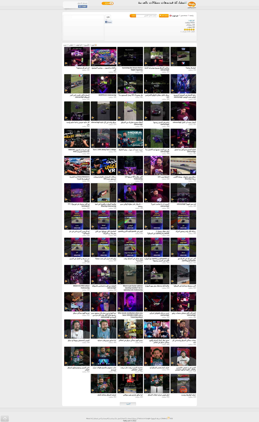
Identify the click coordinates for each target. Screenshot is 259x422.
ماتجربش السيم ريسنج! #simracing (161, 123)
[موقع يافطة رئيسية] (191, 9)
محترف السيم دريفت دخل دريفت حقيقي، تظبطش (131, 369)
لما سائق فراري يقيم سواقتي (133, 395)
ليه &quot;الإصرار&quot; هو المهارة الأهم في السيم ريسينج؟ (156, 260)
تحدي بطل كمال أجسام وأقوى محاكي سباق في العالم (159, 341)
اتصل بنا (118, 418)
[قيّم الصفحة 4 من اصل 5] (187, 29)
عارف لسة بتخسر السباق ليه (159, 368)
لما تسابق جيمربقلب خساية (107, 340)
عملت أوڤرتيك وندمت (188, 395)
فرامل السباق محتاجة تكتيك (106, 395)
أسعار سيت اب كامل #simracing (184, 122)
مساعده (112, 418)
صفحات (129, 418)
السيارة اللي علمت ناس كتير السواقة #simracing (79, 96)
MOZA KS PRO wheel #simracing (81, 287)
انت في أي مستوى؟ (82, 68)
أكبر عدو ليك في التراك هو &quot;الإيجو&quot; (187, 260)
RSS (171, 418)
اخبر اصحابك (97, 418)
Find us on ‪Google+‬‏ (144, 418)
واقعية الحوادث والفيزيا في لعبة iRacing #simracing (105, 205)
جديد (65, 45)
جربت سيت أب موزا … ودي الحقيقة (131, 150)
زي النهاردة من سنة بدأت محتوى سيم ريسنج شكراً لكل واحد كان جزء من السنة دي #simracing (103, 315)
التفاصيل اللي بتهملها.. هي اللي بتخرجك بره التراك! (105, 232)
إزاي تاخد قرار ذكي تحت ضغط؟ (105, 259)
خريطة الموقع (156, 418)
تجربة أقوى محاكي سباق (81, 313)
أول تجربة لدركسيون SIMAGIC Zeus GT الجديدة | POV (78, 151)
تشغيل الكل (164, 15)
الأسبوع (86, 45)
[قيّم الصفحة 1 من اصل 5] (193, 29)
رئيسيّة (135, 418)
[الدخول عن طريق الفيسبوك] (82, 7)
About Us (89, 418)
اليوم (93, 45)
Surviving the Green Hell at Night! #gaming (132, 69)
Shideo (164, 418)
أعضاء (124, 418)
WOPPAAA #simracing (107, 95)
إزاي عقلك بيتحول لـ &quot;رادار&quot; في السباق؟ (158, 232)
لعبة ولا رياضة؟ (191, 68)
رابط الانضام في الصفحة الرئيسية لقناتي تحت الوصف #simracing (185, 96)
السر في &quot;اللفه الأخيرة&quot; (130, 231)
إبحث (133, 15)
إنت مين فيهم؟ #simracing (186, 204)
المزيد (128, 404)
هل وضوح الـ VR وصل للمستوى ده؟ (131, 95)
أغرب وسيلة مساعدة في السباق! (185, 286)
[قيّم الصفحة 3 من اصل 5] (189, 29)
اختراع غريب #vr (163, 177)
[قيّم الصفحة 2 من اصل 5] (191, 29)
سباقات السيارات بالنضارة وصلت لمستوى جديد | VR (104, 178)
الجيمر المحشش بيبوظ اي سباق (78, 340)
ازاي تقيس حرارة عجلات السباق (158, 395)
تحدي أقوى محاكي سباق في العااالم (131, 340)
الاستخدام (105, 418)
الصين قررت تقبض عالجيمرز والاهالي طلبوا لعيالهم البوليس (185, 369)
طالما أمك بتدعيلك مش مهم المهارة (157, 286)
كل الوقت (79, 45)
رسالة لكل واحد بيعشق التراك (186, 231)
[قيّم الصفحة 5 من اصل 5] (185, 29)
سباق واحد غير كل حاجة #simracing (103, 122)
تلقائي (71, 45)
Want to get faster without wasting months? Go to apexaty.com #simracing (133, 288)
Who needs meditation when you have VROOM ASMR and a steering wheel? (130, 315)
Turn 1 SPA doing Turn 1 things (104, 150)
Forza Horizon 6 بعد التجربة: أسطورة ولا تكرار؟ (79, 178)
